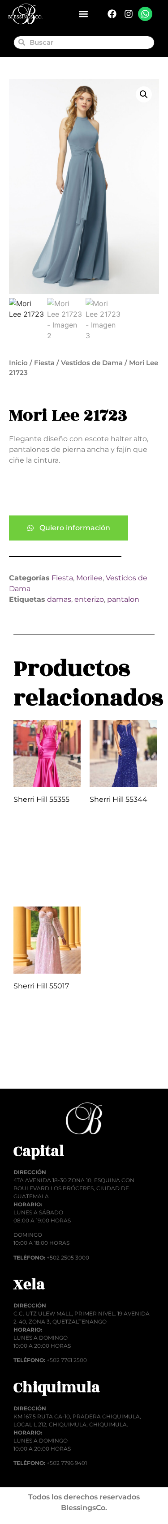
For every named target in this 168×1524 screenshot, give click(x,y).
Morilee (89, 578)
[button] (83, 14)
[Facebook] (112, 14)
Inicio (18, 363)
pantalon (123, 599)
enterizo (89, 599)
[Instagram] (128, 14)
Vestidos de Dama (92, 363)
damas (59, 599)
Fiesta (44, 363)
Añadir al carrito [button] (38, 876)
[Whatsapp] (145, 14)
